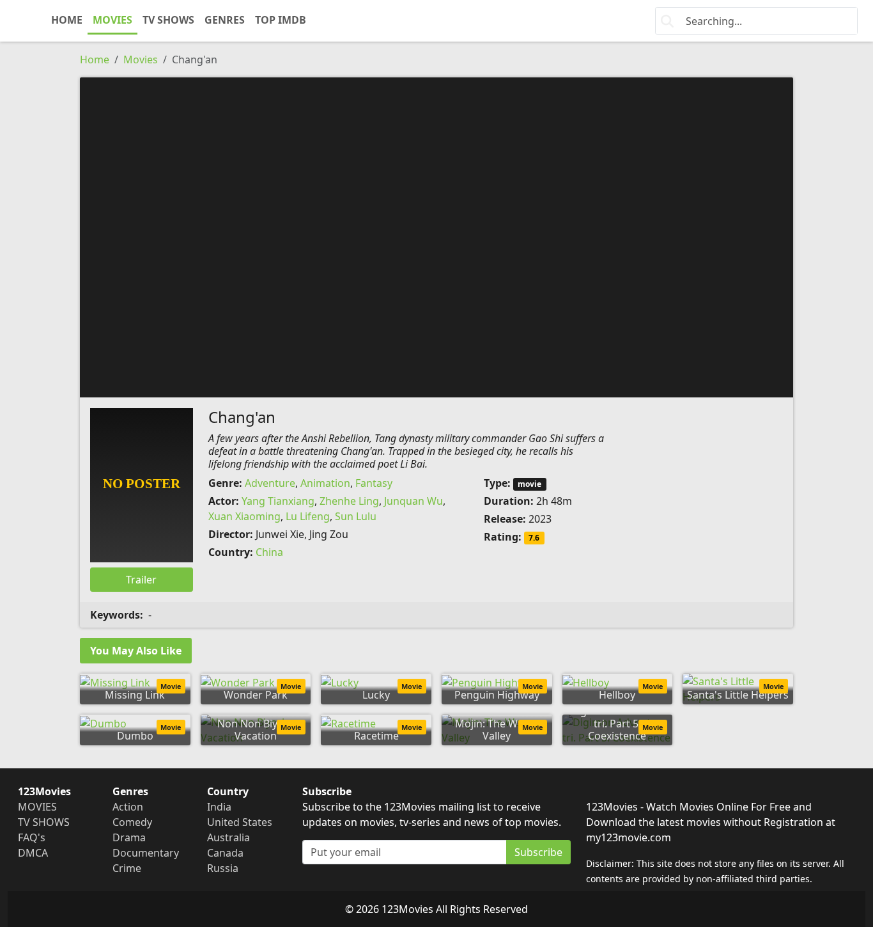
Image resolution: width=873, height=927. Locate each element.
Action (127, 807)
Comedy (132, 822)
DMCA (33, 853)
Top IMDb (280, 20)
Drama (129, 837)
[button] (436, 236)
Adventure (270, 483)
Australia (228, 837)
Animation (325, 483)
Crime (126, 868)
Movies (140, 59)
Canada (225, 853)
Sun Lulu (355, 516)
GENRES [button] (225, 20)
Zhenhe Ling (349, 501)
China (269, 552)
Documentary (145, 853)
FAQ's (31, 837)
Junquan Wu (413, 501)
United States (239, 822)
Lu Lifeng (308, 516)
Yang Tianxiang (278, 501)
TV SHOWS (168, 20)
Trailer (141, 580)
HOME (66, 20)
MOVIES (112, 20)
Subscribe (538, 852)
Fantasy (373, 483)
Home (94, 59)
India (219, 807)
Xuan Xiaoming (244, 516)
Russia (222, 868)
